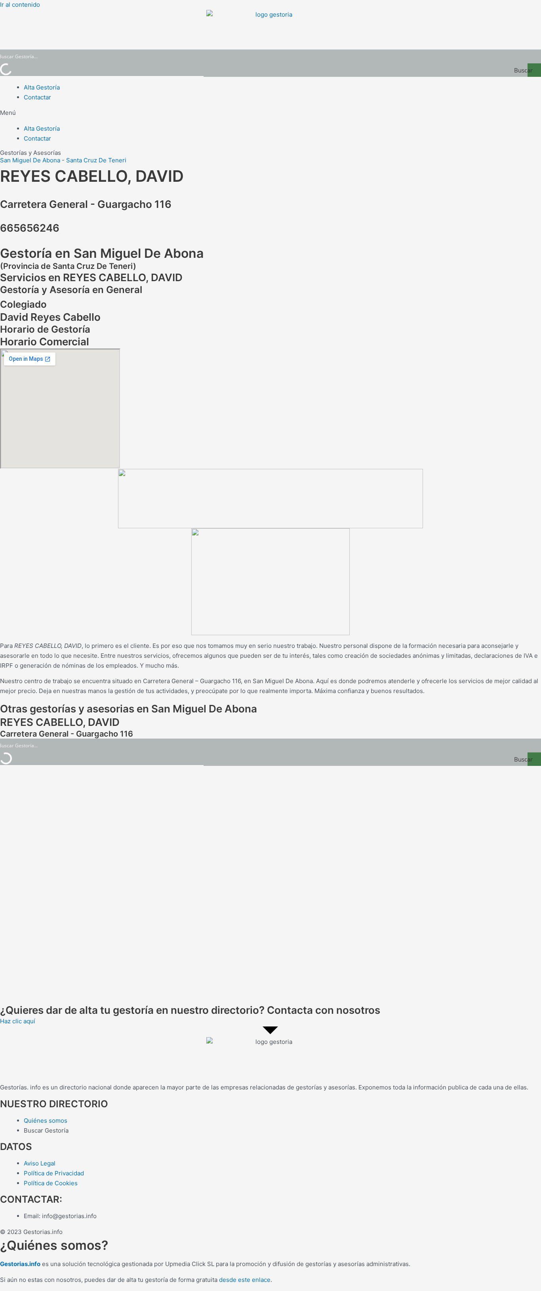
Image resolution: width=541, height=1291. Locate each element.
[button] (270, 113)
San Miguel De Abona (30, 160)
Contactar (37, 97)
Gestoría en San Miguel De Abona (102, 253)
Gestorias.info (20, 1264)
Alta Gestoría (42, 87)
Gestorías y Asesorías (30, 152)
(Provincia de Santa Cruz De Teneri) (68, 266)
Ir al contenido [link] (20, 4)
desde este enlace (244, 1279)
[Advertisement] (237, 884)
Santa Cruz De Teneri (96, 160)
